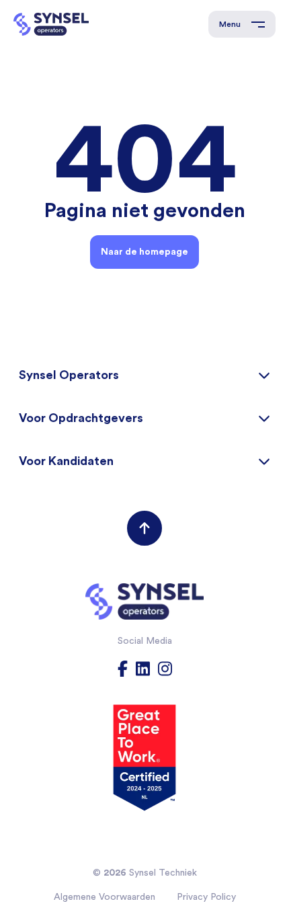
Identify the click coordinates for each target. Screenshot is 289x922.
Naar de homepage (144, 251)
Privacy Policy (206, 896)
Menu (230, 24)
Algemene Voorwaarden (104, 896)
